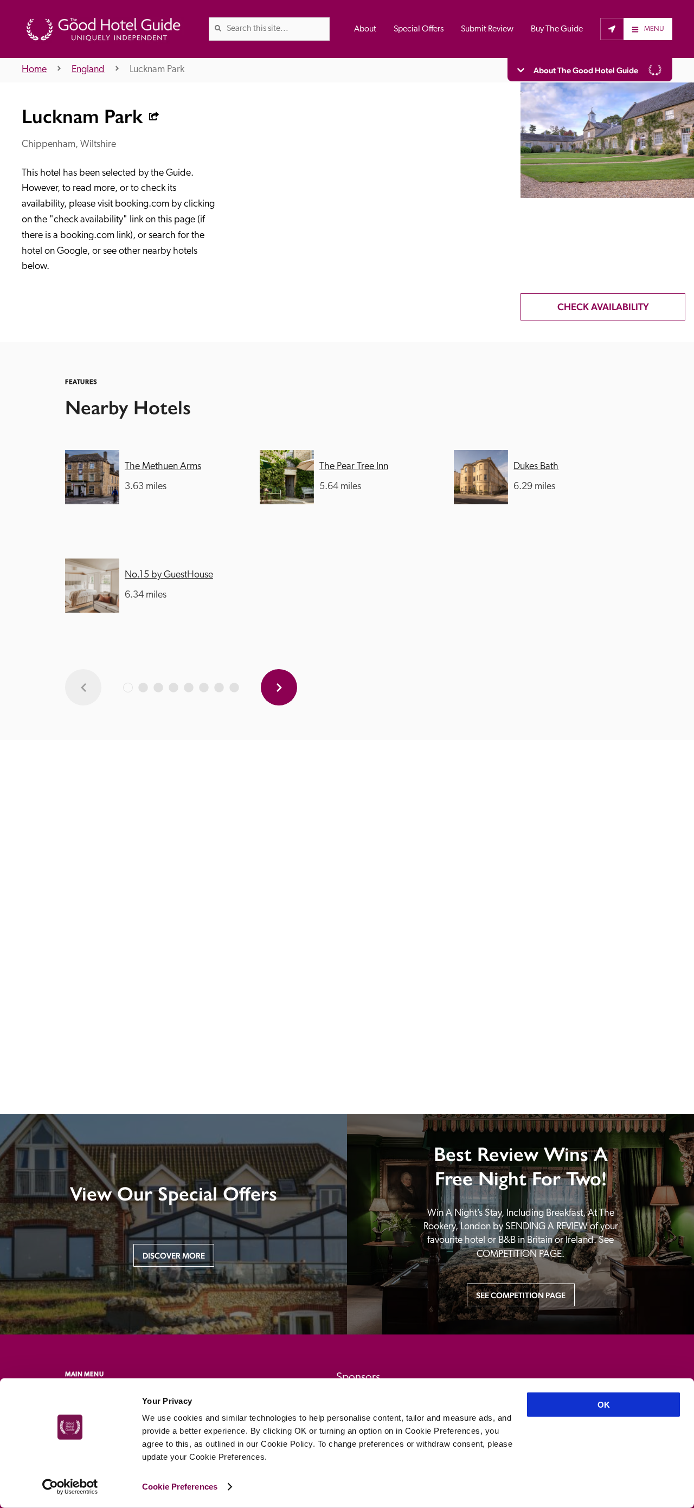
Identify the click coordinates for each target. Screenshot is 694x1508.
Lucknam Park (157, 70)
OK (603, 1404)
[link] (218, 28)
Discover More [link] (174, 1255)
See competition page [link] (521, 1295)
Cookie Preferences (179, 1486)
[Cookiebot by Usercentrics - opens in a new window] (70, 1487)
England (88, 70)
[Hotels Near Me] (612, 29)
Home (34, 70)
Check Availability (603, 306)
